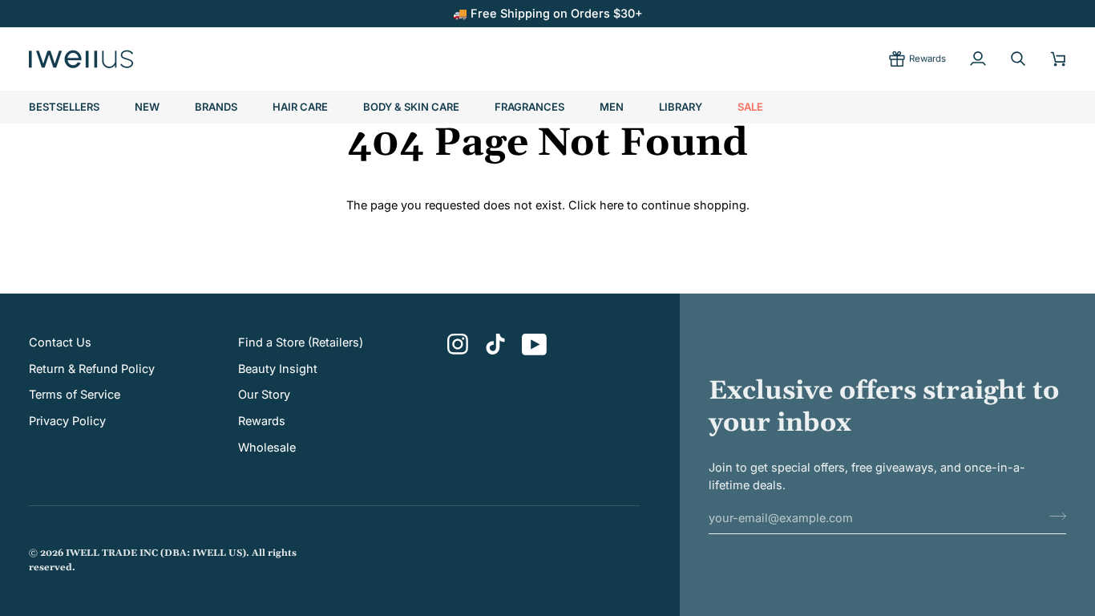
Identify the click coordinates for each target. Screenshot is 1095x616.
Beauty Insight (277, 368)
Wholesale (267, 447)
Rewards (261, 421)
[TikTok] (495, 344)
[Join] (1053, 516)
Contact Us (60, 342)
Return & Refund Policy (92, 368)
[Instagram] (458, 344)
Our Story (264, 394)
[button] (216, 107)
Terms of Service (74, 394)
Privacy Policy (67, 421)
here (612, 205)
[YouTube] (535, 344)
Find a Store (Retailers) (300, 342)
